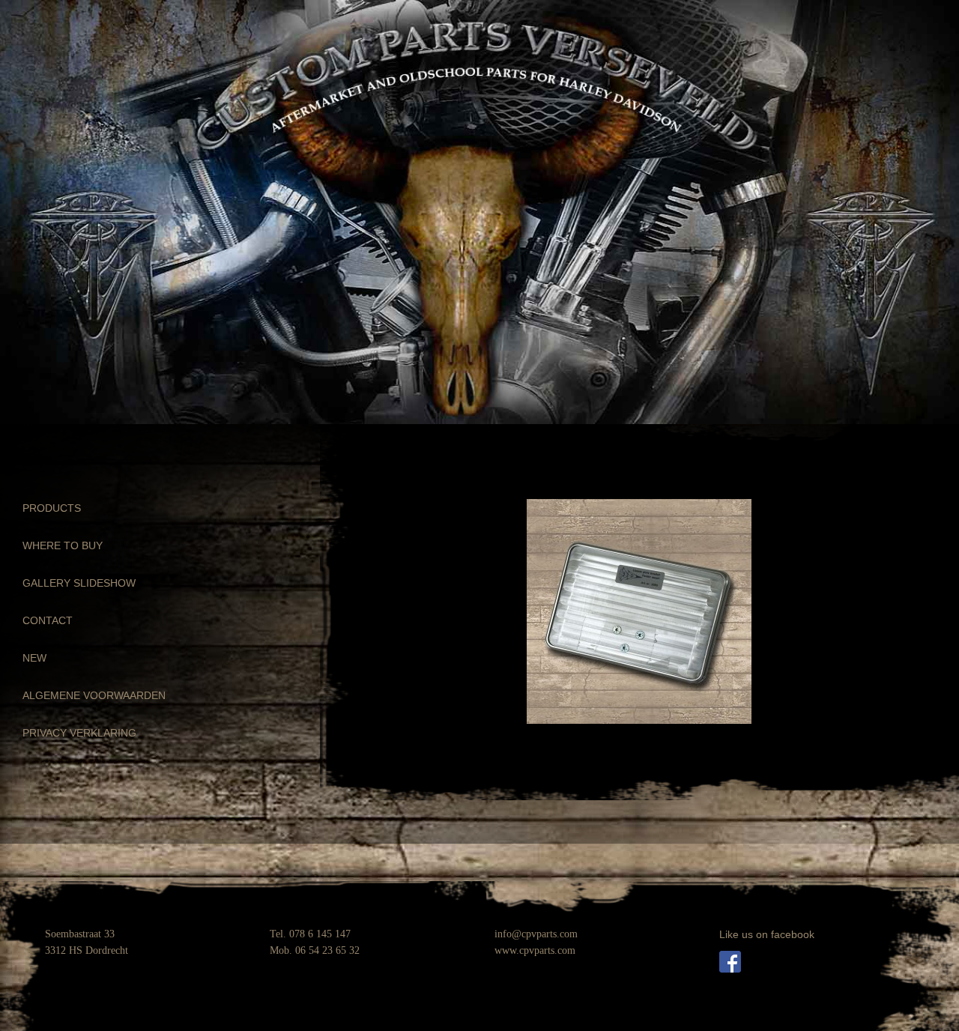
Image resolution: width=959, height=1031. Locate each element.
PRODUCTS (51, 508)
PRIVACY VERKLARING (79, 733)
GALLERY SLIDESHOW (79, 583)
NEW (34, 658)
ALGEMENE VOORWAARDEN (94, 695)
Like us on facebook (766, 934)
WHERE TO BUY (62, 545)
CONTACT (47, 620)
